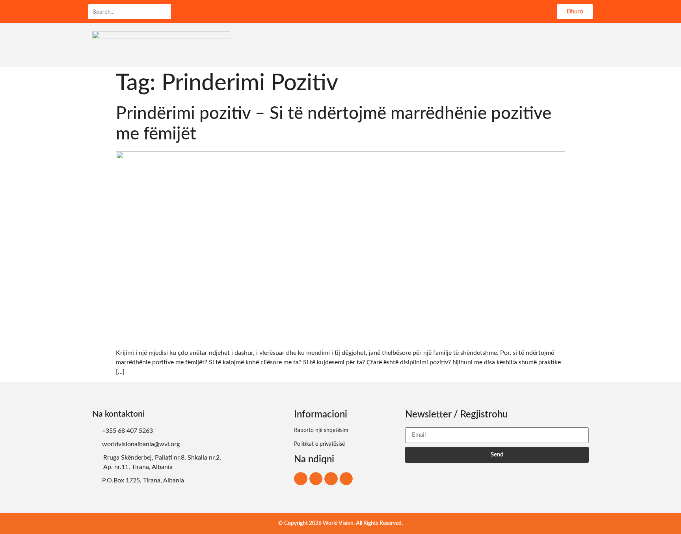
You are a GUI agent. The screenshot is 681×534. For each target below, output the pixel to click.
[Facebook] (300, 479)
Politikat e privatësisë (319, 444)
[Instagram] (316, 479)
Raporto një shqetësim (321, 430)
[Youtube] (346, 479)
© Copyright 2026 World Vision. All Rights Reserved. (340, 523)
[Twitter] (331, 479)
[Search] (165, 11)
